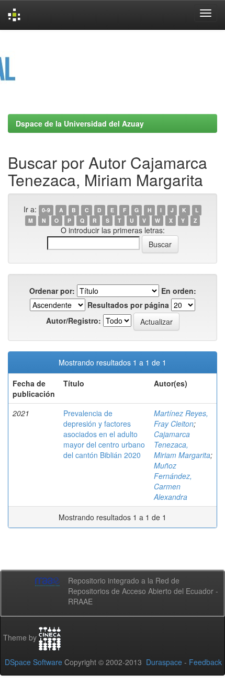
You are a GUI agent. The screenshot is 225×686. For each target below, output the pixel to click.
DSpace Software (33, 662)
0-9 (46, 210)
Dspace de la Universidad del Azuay (80, 123)
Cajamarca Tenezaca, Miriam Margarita (182, 444)
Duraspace (164, 662)
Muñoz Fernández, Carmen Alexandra (173, 481)
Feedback (205, 662)
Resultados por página (128, 305)
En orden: (178, 290)
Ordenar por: (52, 290)
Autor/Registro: (73, 320)
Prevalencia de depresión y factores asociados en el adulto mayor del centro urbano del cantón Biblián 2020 (104, 434)
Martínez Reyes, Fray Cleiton (181, 418)
